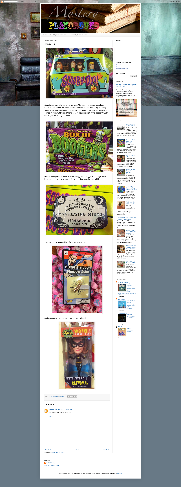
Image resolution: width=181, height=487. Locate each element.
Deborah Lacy (51, 463)
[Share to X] (72, 396)
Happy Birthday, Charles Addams (130, 125)
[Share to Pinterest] (76, 396)
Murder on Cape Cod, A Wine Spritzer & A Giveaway (130, 172)
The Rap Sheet (122, 313)
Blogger (119, 473)
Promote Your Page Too (122, 68)
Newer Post (48, 449)
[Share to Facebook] (74, 396)
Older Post (106, 449)
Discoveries (52, 399)
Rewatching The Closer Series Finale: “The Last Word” (127, 218)
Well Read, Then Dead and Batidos (131, 262)
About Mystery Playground (58, 35)
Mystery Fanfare (123, 282)
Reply (51, 416)
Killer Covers (122, 327)
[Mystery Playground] (116, 67)
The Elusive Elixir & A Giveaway (131, 202)
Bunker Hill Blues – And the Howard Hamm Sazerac (131, 247)
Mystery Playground (121, 64)
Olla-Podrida (121, 299)
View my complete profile (51, 465)
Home (45, 35)
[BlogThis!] (70, 396)
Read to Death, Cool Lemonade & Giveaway (131, 231)
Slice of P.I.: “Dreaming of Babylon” (130, 330)
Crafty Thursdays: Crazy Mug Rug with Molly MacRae (131, 188)
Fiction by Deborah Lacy (78, 35)
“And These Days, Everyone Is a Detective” (131, 316)
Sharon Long (53, 409)
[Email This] (68, 396)
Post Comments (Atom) (58, 452)
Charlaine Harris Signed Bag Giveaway (130, 141)
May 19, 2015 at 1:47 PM (65, 409)
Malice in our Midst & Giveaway (131, 156)
